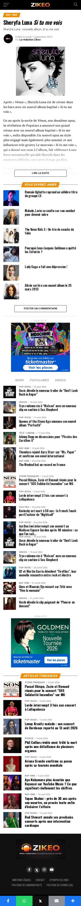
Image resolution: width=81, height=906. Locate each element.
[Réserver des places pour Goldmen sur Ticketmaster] (40, 641)
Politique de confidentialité (27, 885)
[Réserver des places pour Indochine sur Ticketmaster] (40, 346)
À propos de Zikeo (59, 880)
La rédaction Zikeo (30, 39)
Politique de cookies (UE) (60, 885)
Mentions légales (21, 880)
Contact (40, 880)
